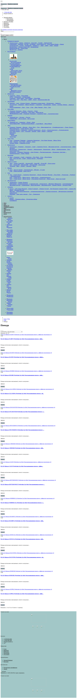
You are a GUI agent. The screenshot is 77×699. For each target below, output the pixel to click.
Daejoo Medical (11, 120)
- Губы (31, 107)
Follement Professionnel (10, 248)
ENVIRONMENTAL (15, 66)
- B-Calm (25, 44)
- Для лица (21, 117)
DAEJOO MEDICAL (9, 236)
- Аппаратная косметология (36, 191)
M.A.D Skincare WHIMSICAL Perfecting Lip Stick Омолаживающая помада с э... (22, 502)
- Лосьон (28, 122)
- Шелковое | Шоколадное (54, 183)
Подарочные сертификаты (10, 667)
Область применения (15, 107)
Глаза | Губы (11, 138)
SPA (5, 211)
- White (51, 45)
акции (5, 214)
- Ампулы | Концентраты (34, 130)
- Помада (28, 141)
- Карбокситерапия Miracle (27, 123)
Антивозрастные (14, 45)
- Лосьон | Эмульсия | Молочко (44, 174)
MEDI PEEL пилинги (15, 92)
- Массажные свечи (45, 185)
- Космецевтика (34, 47)
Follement (10, 115)
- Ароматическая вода (45, 177)
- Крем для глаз (39, 112)
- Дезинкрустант (21, 149)
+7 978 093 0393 (8, 639)
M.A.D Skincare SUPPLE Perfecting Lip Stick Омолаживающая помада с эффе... (22, 593)
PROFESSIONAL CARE (16, 113)
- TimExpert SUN (47, 43)
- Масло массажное (35, 185)
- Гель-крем (27, 131)
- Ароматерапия (25, 185)
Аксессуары (13, 136)
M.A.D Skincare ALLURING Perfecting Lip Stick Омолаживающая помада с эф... (22, 393)
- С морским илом (33, 183)
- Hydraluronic (28, 45)
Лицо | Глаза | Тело (14, 99)
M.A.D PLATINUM (15, 63)
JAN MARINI (11, 101)
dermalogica (9, 240)
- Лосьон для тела (30, 158)
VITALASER (10, 309)
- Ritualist (55, 45)
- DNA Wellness (28, 98)
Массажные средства (15, 185)
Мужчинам (10, 155)
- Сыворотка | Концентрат (33, 140)
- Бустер (43, 130)
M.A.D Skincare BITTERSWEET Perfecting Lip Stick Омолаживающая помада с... (23, 484)
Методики (12, 191)
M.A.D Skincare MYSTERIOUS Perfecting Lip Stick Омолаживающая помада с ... (22, 430)
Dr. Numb (9, 243)
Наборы (12, 159)
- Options (20, 43)
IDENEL (9, 271)
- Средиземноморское (67, 183)
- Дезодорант (39, 158)
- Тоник (35, 111)
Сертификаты (13, 200)
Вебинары (6, 651)
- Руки (45, 107)
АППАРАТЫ (7, 210)
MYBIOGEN (11, 93)
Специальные (13, 44)
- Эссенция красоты (63, 130)
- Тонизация (27, 146)
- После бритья (47, 157)
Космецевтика (13, 47)
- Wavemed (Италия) (18, 190)
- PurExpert (20, 44)
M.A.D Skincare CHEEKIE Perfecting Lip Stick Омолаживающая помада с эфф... (22, 448)
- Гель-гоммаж (24, 95)
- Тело (49, 107)
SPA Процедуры (12, 180)
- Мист (17, 166)
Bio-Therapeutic (9, 227)
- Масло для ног (26, 178)
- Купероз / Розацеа (24, 103)
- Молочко (24, 127)
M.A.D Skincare (11, 51)
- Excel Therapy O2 (41, 44)
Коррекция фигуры (14, 48)
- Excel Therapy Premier (52, 44)
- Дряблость (57, 103)
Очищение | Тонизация (15, 111)
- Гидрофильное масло (57, 127)
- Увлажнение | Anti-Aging (58, 152)
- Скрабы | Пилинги (22, 182)
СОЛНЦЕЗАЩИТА (9, 207)
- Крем (33, 122)
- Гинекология (36, 194)
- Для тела (27, 117)
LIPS (11, 89)
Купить (2, 350)
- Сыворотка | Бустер (24, 143)
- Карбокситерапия (61, 149)
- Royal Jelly (33, 43)
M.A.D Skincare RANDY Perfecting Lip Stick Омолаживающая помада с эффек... (22, 357)
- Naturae (61, 44)
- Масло (34, 166)
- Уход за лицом (21, 118)
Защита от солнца (12, 161)
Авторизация (10, 20)
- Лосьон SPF (16, 164)
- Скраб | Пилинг (17, 174)
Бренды (12, 188)
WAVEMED (10, 313)
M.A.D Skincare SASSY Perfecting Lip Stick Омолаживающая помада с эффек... (22, 466)
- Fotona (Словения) (32, 188)
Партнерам (6, 653)
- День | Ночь (23, 99)
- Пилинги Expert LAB (23, 47)
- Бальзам (33, 131)
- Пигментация (49, 103)
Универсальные (14, 43)
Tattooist (9, 303)
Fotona (8, 257)
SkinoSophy (9, 300)
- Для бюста (72, 174)
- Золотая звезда (42, 183)
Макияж (10, 168)
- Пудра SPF (43, 163)
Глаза (11, 140)
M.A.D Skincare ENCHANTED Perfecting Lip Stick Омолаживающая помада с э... (22, 411)
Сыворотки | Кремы (15, 112)
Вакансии (6, 650)
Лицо (9, 125)
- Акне (17, 103)
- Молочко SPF (24, 164)
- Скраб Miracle (39, 123)
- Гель (38, 127)
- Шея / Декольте (38, 107)
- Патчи (34, 99)
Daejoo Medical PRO (15, 123)
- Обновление (17, 97)
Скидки (12, 197)
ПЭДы (11, 97)
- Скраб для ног (17, 178)
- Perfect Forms (24, 48)
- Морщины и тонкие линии (37, 103)
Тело (11, 158)
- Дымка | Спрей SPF (18, 163)
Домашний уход (14, 117)
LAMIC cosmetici (9, 281)
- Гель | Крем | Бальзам (46, 140)
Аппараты (10, 187)
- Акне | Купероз (33, 152)
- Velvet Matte (36, 98)
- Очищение (20, 104)
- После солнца (51, 163)
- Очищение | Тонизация (29, 113)
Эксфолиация (13, 182)
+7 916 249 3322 (8, 12)
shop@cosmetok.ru (8, 13)
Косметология (11, 145)
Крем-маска (13, 132)
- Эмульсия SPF (28, 163)
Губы (11, 141)
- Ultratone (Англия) (43, 188)
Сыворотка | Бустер (15, 130)
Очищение (12, 95)
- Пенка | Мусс (32, 127)
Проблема (12, 103)
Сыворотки (12, 98)
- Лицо (23, 107)
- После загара (41, 164)
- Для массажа (64, 174)
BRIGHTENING (14, 84)
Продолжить (4, 4)
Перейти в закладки (13, 4)
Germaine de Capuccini (13, 41)
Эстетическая (13, 146)
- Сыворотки (38, 104)
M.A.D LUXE (13, 61)
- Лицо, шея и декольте (21, 194)
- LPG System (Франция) (20, 188)
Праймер (12, 134)
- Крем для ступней (60, 178)
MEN (5, 208)
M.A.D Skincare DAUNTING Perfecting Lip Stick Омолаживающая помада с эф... (22, 557)
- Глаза (27, 107)
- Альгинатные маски (52, 113)
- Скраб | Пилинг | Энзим (26, 128)
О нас (5, 649)
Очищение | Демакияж (15, 127)
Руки (11, 177)
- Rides (42, 45)
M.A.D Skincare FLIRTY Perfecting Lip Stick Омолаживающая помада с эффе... (22, 339)
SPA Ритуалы (13, 49)
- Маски (53, 149)
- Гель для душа (16, 158)
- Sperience (20, 49)
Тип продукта (13, 104)
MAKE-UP (6, 205)
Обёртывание (13, 183)
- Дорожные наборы (19, 199)
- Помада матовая (17, 171)
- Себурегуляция (25, 97)
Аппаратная (13, 152)
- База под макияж (18, 169)
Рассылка (6, 661)
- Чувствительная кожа (45, 152)
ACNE (11, 69)
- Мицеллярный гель (45, 127)
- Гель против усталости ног (38, 178)
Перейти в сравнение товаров (15, 8)
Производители (8, 216)
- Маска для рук (25, 177)
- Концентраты (46, 149)
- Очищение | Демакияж (19, 140)
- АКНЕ (29, 99)
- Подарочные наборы (31, 199)
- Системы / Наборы (61, 104)
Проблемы (12, 194)
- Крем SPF (36, 163)
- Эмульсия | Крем (66, 185)
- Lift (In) (21, 45)
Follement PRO (13, 118)
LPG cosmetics (9, 286)
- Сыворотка (23, 112)
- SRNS (46, 45)
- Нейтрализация (37, 149)
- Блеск (33, 141)
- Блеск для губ (26, 171)
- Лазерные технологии (51, 191)
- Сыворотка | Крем (41, 113)
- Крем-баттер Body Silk (43, 99)
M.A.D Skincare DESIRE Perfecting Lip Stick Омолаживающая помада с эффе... (22, 375)
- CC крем (42, 169)
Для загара (12, 166)
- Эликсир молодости (51, 130)
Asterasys (9, 219)
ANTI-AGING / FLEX (15, 72)
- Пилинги (29, 149)
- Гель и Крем (56, 174)
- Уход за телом (30, 118)
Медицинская (13, 149)
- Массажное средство (53, 146)
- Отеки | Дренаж (24, 153)
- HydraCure (26, 43)
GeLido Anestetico (9, 262)
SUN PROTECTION (15, 86)
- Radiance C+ (35, 45)
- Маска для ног (50, 178)
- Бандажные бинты (15, 176)
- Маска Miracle (47, 123)
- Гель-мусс (30, 111)
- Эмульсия (49, 131)
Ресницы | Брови (14, 143)
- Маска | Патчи (56, 140)
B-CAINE (9, 222)
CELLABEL (11, 109)
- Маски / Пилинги (29, 104)
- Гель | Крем (31, 112)
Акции (5, 669)
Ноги (11, 178)
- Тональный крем (28, 169)
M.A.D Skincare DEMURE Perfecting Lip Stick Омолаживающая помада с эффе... (22, 575)
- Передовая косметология (22, 191)
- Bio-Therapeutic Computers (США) (58, 188)
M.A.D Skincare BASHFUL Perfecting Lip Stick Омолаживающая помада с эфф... (22, 520)
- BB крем (36, 169)
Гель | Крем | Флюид (15, 131)
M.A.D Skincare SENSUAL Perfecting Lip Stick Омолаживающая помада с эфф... (22, 539)
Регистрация (10, 19)
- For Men (40, 43)
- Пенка (17, 95)
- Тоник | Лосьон (68, 127)
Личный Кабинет (8, 660)
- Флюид (43, 131)
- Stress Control (20, 98)
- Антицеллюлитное (22, 183)
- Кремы (53, 104)
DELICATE (12, 74)
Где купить (6, 654)
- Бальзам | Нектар (56, 185)
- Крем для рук (34, 177)
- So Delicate (32, 44)
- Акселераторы (46, 104)
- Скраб (33, 146)
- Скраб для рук (16, 177)
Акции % (10, 196)
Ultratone (9, 306)
